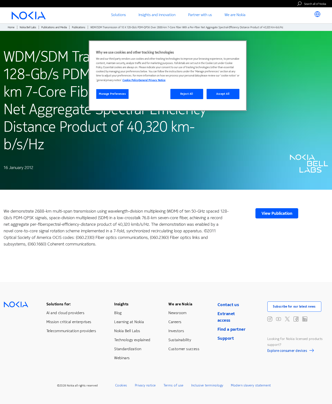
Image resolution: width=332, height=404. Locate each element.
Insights (121, 304)
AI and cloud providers (65, 312)
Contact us (228, 305)
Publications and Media (54, 27)
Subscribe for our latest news (294, 307)
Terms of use (173, 385)
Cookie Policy (130, 80)
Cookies (121, 385)
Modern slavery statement (251, 385)
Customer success (183, 349)
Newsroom (177, 312)
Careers (174, 321)
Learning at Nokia (129, 321)
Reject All (186, 94)
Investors (176, 331)
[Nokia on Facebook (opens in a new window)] (296, 319)
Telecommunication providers (71, 331)
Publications (78, 27)
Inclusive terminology (207, 385)
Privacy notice (145, 385)
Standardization (127, 349)
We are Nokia (180, 304)
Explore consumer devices (287, 351)
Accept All (223, 94)
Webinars (122, 358)
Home (11, 27)
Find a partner (231, 329)
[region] (168, 75)
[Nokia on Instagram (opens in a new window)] (269, 319)
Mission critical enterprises (68, 321)
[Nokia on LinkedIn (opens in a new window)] (304, 319)
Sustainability (179, 340)
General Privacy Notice (152, 80)
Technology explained (132, 340)
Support (226, 338)
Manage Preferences (112, 94)
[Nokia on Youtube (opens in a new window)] (278, 319)
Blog (118, 312)
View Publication (277, 213)
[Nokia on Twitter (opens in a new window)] (287, 319)
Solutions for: (58, 304)
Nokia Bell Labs (28, 27)
